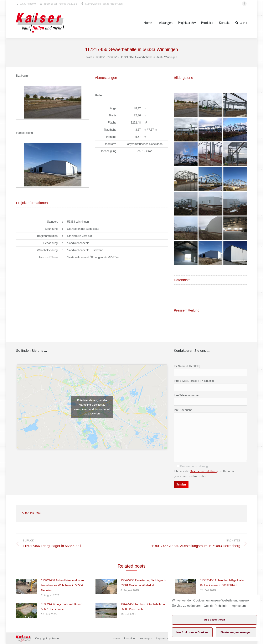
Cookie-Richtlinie (215, 605)
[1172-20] (210, 228)
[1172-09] (185, 179)
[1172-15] (185, 228)
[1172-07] (210, 154)
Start (89, 56)
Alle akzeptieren (214, 619)
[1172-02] (235, 104)
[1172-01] (210, 104)
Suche (243, 22)
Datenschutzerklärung (204, 471)
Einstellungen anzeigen (235, 632)
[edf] (210, 179)
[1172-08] (235, 154)
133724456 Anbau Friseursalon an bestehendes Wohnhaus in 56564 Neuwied (62, 585)
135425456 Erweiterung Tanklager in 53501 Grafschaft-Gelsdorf (143, 583)
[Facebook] (244, 3)
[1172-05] (235, 129)
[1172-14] (235, 203)
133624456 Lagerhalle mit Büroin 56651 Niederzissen (61, 606)
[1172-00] (185, 104)
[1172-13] (210, 203)
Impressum (238, 605)
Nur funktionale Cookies (192, 632)
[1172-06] (185, 154)
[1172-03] (185, 129)
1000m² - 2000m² (106, 56)
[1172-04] (210, 129)
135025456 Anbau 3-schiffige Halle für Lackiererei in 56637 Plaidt (222, 583)
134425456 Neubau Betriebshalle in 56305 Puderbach (143, 606)
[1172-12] (185, 203)
